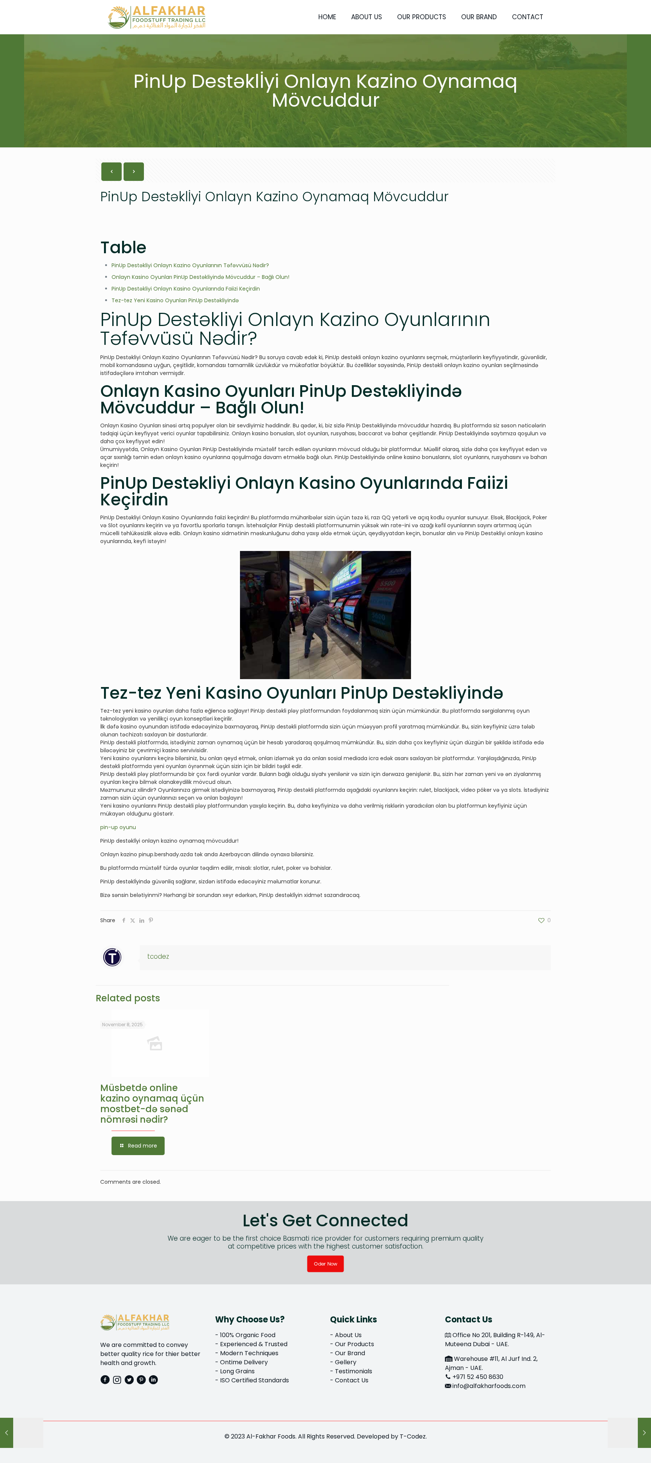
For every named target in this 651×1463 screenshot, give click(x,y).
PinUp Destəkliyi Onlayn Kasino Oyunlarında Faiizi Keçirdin (186, 288)
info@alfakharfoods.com (489, 1386)
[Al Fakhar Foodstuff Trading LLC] (156, 17)
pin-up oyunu (118, 827)
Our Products (354, 1344)
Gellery (345, 1362)
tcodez (158, 956)
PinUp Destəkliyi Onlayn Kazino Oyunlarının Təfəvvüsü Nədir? (190, 265)
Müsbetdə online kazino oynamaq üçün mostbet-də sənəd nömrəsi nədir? (152, 1104)
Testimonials (353, 1371)
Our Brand (350, 1353)
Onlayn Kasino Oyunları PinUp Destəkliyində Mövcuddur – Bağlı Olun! (200, 277)
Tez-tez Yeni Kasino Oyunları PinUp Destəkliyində (175, 300)
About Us (348, 1335)
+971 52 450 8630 (477, 1377)
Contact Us (351, 1380)
